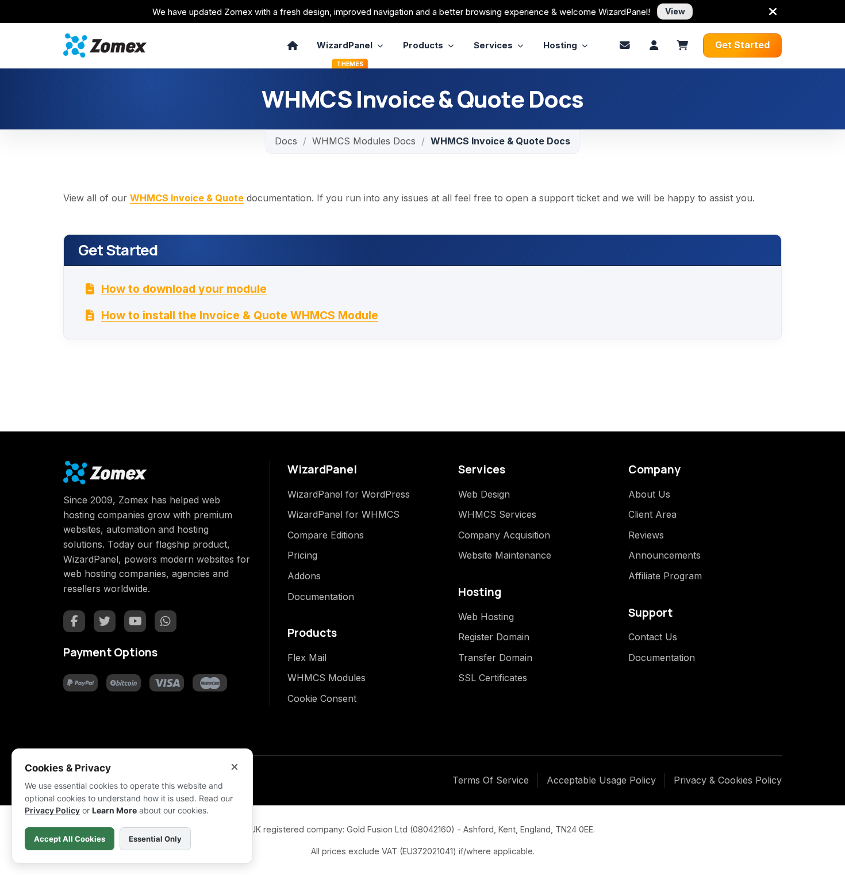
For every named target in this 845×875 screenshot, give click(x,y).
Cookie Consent (321, 698)
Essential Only (155, 838)
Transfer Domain (495, 657)
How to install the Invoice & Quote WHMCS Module (239, 315)
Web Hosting (486, 616)
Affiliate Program (665, 576)
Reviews (646, 535)
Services (493, 45)
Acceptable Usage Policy (601, 780)
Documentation (320, 596)
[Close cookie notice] (234, 766)
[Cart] (682, 45)
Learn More (114, 810)
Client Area (652, 514)
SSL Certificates (492, 677)
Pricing (302, 555)
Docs (286, 141)
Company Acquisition (504, 535)
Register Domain (493, 637)
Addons (304, 576)
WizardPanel (344, 49)
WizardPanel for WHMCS (343, 514)
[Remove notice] (772, 11)
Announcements (664, 555)
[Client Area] (653, 45)
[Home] (292, 45)
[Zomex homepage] (105, 45)
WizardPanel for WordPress (348, 494)
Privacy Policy (52, 810)
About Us (649, 494)
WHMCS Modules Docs (364, 141)
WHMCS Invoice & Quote (187, 198)
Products (423, 45)
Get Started (742, 45)
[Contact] (624, 45)
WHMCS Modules (326, 677)
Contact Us (652, 637)
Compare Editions (325, 535)
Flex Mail (307, 657)
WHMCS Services (497, 514)
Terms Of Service (490, 780)
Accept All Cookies (69, 838)
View (675, 11)
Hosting (560, 45)
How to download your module (184, 289)
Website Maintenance (504, 555)
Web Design (484, 494)
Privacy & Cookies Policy (728, 780)
